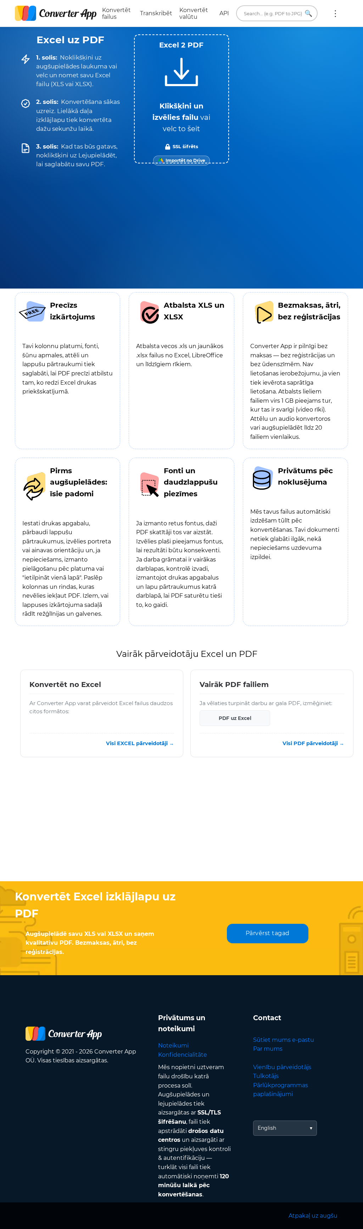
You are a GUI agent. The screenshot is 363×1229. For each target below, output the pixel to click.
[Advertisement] (181, 824)
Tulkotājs (266, 1076)
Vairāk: (335, 13)
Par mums (268, 1048)
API (224, 13)
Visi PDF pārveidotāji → (313, 743)
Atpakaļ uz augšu (313, 1215)
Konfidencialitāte (182, 1054)
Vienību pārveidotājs (282, 1067)
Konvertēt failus (116, 13)
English (267, 1128)
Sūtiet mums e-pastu (283, 1040)
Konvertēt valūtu (193, 13)
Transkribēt (156, 13)
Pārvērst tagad (268, 933)
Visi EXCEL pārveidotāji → (140, 743)
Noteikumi (173, 1045)
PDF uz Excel (235, 718)
